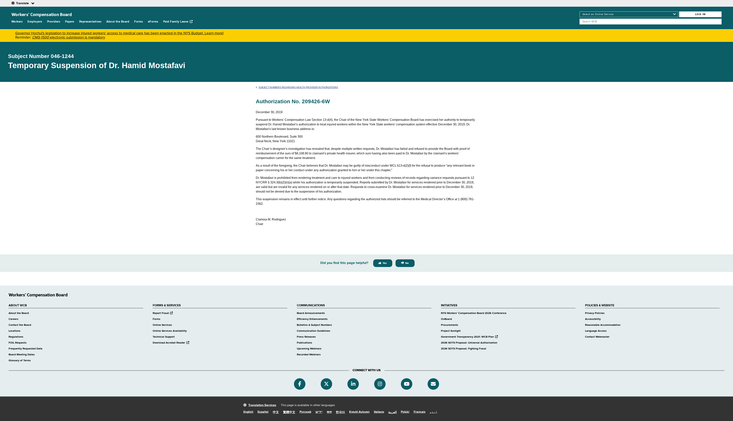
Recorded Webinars (309, 354)
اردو (433, 412)
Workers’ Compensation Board (41, 14)
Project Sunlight (451, 331)
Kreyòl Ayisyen (359, 412)
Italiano (379, 412)
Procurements (449, 325)
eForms (153, 21)
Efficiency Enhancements (312, 319)
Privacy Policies (595, 313)
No (407, 263)
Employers (34, 21)
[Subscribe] (433, 384)
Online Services (162, 325)
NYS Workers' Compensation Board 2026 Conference (473, 313)
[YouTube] (406, 384)
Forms (138, 21)
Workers (17, 21)
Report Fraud (163, 313)
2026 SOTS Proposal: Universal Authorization (469, 342)
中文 (276, 412)
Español (263, 412)
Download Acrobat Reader (171, 342)
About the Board (117, 21)
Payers (69, 21)
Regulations (16, 337)
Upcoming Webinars (309, 348)
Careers (13, 319)
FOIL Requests (18, 342)
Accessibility (593, 319)
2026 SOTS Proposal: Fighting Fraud (463, 348)
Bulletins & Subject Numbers (314, 325)
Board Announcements (311, 313)
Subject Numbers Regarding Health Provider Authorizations (298, 87)
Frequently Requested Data (25, 348)
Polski (405, 412)
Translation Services (262, 405)
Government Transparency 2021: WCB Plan (469, 337)
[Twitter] (326, 384)
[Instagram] (380, 384)
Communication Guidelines (313, 331)
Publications (304, 342)
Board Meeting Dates (22, 354)
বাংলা (329, 412)
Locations (14, 331)
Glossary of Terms (20, 360)
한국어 (340, 412)
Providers (53, 21)
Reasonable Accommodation (602, 325)
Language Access (596, 331)
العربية (392, 412)
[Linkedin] (353, 384)
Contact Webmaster (597, 337)
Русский (305, 412)
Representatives (90, 21)
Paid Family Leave (175, 21)
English (248, 412)
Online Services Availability (170, 331)
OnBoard (446, 319)
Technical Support (164, 337)
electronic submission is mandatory (68, 37)
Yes (385, 263)
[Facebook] (299, 384)
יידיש (319, 412)
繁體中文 (289, 412)
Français (419, 412)
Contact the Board (20, 325)
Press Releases (306, 337)
